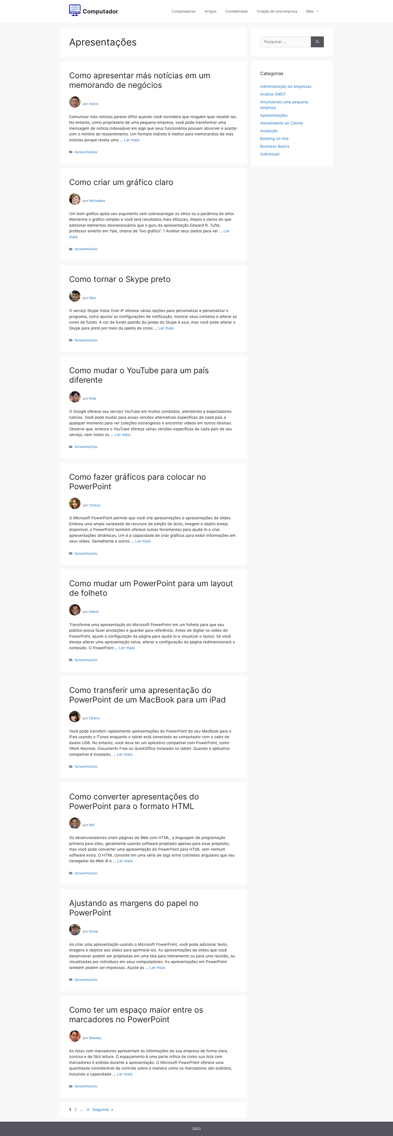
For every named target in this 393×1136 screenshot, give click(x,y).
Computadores (184, 11)
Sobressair (270, 154)
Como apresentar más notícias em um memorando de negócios (139, 80)
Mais (310, 11)
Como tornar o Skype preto (120, 279)
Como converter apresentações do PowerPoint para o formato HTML (134, 801)
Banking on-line (274, 138)
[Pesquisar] (317, 41)
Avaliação (269, 131)
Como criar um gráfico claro (121, 182)
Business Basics (275, 146)
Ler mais (132, 140)
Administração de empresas (286, 86)
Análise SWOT (273, 94)
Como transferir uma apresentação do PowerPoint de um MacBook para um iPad (147, 694)
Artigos (211, 11)
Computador (100, 11)
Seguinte (103, 1109)
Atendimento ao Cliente (281, 123)
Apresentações (86, 152)
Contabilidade (237, 11)
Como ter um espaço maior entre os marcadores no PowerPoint (136, 1014)
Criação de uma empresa (277, 11)
